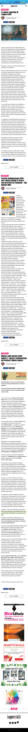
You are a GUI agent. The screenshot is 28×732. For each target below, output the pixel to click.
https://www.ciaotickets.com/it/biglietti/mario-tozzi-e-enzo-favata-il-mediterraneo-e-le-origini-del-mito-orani (13, 513)
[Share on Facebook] (6, 22)
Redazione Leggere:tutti (11, 18)
